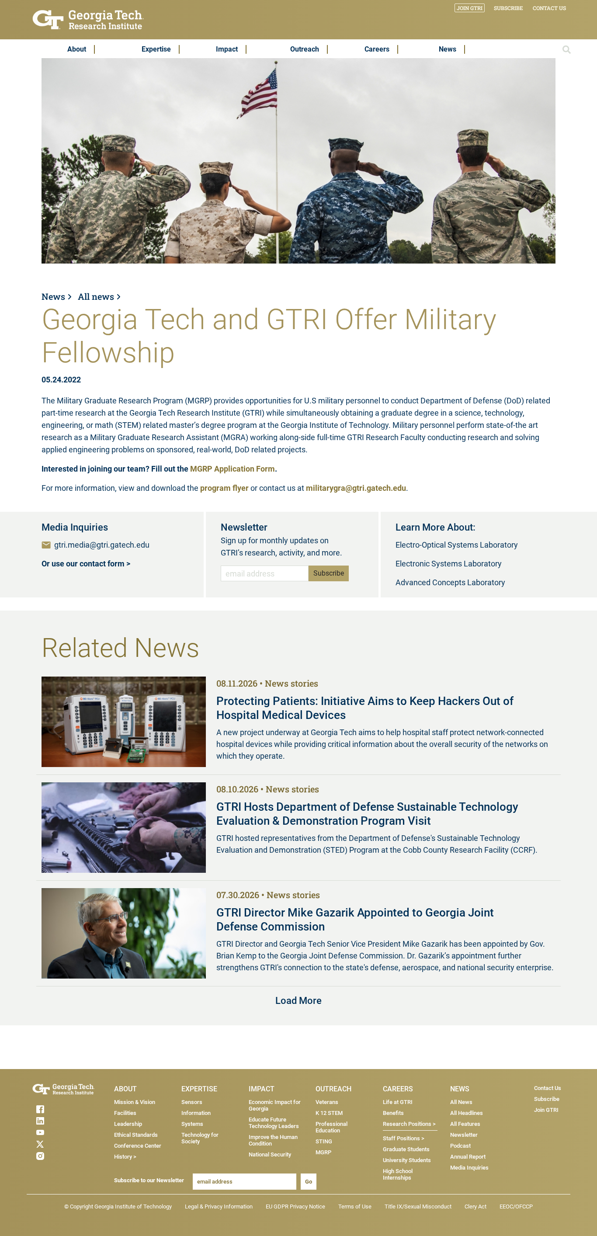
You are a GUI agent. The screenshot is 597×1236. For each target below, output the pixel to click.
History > (125, 1156)
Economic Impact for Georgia (275, 1105)
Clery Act (475, 1206)
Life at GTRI (398, 1102)
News (447, 49)
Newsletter (464, 1135)
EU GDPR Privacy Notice (295, 1206)
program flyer (224, 488)
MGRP (323, 1152)
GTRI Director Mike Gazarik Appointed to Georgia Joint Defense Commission (355, 919)
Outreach (304, 49)
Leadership (128, 1124)
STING (324, 1141)
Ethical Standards (136, 1135)
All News (461, 1102)
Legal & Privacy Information (219, 1206)
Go (308, 1181)
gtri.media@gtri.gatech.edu (101, 544)
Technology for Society (200, 1138)
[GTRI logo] (88, 19)
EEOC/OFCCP (516, 1206)
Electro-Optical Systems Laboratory (457, 544)
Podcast (460, 1145)
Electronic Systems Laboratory (449, 563)
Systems (192, 1124)
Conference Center (137, 1145)
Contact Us (549, 7)
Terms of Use (354, 1206)
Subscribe (508, 7)
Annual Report (468, 1156)
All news (96, 296)
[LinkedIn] (57, 1121)
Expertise (156, 49)
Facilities (125, 1113)
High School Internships (398, 1174)
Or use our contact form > (86, 563)
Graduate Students (406, 1149)
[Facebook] (57, 1109)
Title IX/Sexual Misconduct (418, 1206)
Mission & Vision (134, 1102)
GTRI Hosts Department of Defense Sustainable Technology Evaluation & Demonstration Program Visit (367, 813)
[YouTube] (57, 1132)
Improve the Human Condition (273, 1140)
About (76, 49)
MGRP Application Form (232, 468)
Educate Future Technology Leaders (274, 1122)
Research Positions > (409, 1124)
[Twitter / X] (57, 1144)
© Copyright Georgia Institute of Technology (118, 1206)
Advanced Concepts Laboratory (450, 582)
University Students (407, 1160)
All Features (465, 1124)
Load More (298, 1000)
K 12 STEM (329, 1113)
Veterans (327, 1102)
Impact (227, 49)
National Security (270, 1154)
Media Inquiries (469, 1167)
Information (196, 1113)
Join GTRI (469, 7)
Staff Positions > (403, 1138)
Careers (376, 49)
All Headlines (466, 1113)
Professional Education (331, 1127)
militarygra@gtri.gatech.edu (356, 488)
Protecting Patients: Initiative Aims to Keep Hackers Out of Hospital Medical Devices (365, 708)
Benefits (393, 1113)
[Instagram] (57, 1156)
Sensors (191, 1102)
